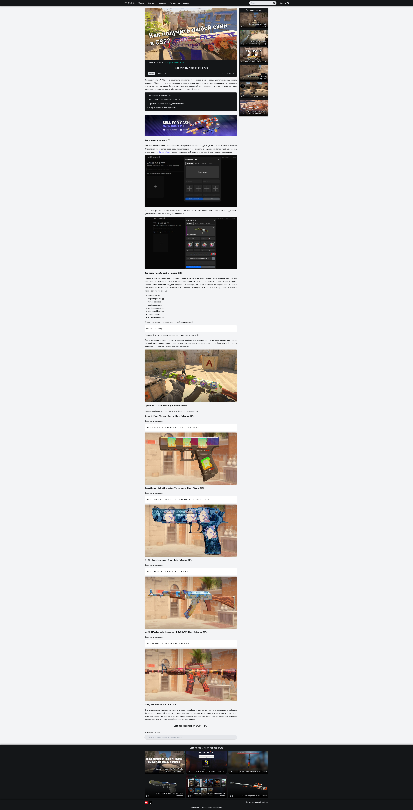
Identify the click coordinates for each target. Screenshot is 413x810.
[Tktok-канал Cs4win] (150, 802)
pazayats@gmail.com (261, 802)
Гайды (151, 73)
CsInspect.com (165, 152)
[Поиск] (274, 3)
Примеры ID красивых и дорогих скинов (166, 104)
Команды (162, 3)
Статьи (151, 3)
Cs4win (150, 63)
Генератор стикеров (179, 3)
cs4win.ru (197, 807)
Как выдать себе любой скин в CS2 (164, 100)
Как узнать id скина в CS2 (160, 96)
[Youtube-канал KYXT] (146, 802)
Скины (141, 3)
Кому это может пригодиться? (162, 107)
